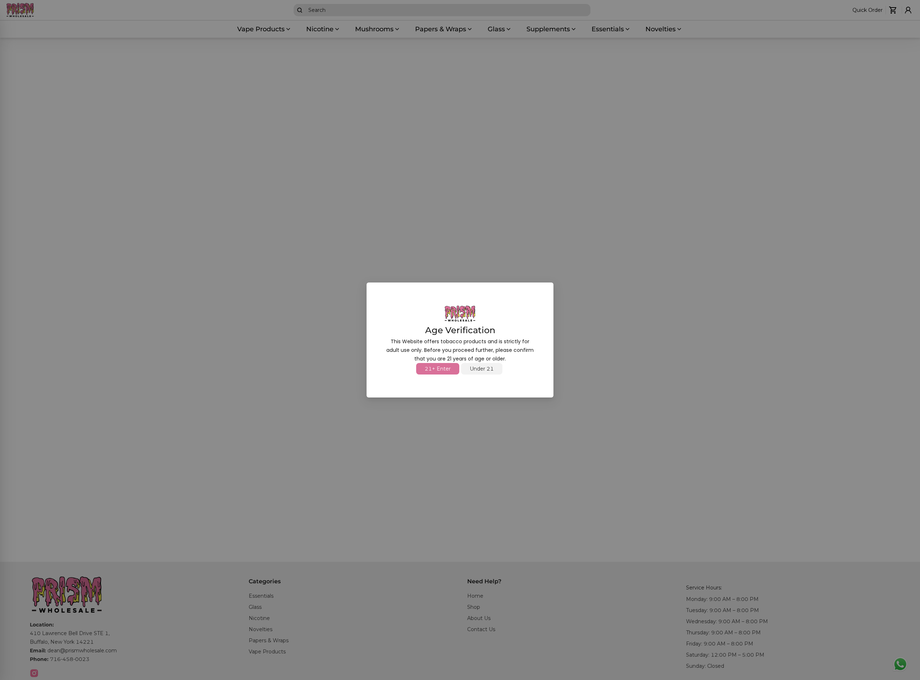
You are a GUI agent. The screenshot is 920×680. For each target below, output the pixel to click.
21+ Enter (438, 369)
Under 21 (482, 369)
